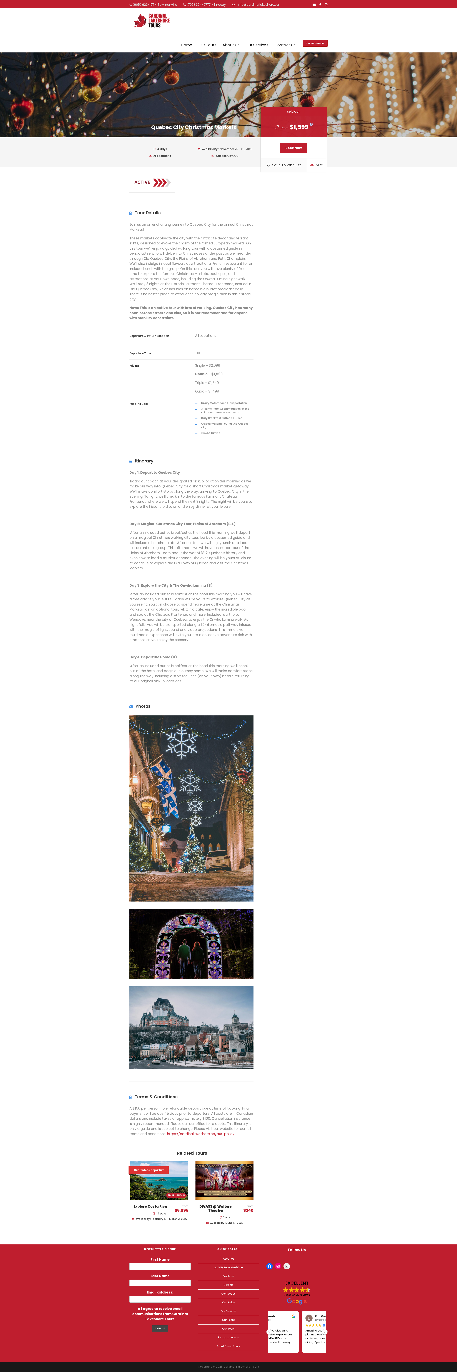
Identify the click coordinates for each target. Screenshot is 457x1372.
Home (186, 44)
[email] (314, 4)
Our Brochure (315, 43)
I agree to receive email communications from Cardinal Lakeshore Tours (160, 1314)
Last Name (160, 1276)
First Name (160, 1259)
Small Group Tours (228, 1346)
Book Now (293, 148)
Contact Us (285, 44)
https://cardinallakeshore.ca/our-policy (200, 1133)
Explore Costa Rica (150, 1206)
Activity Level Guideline (228, 1267)
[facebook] (320, 4)
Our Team (228, 1320)
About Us (231, 44)
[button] (324, 1332)
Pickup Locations (228, 1337)
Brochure (228, 1276)
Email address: (160, 1292)
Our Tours (207, 44)
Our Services (257, 44)
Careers (228, 1285)
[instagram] (326, 4)
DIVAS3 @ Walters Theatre (215, 1208)
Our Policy (228, 1302)
